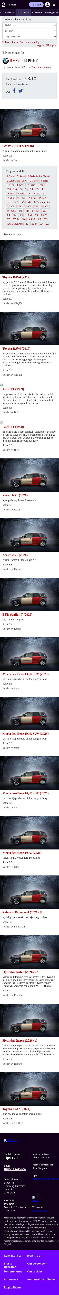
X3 (21, 215)
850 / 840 (12, 189)
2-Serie (21, 176)
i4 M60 (21, 193)
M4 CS (45, 206)
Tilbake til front (10, 42)
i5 (29, 193)
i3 (21, 189)
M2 (29, 202)
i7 (44, 193)
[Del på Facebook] (15, 91)
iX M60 (32, 197)
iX (23, 197)
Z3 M (34, 223)
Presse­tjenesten (10, 1265)
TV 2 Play (36, 4)
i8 (18, 197)
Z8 (47, 223)
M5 (21, 210)
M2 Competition (42, 202)
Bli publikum (12, 1287)
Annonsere (11, 1279)
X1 (8, 215)
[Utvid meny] (53, 4)
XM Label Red (15, 223)
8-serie (41, 185)
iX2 (16, 202)
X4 (36, 215)
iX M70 (43, 197)
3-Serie (34, 180)
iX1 (9, 202)
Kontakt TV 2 (12, 1255)
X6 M (32, 219)
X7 (39, 219)
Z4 (41, 223)
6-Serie (21, 185)
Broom (12, 4)
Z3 (27, 223)
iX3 (23, 202)
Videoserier (37, 12)
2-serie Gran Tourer (17, 180)
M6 (27, 210)
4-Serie (44, 180)
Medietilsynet (39, 1210)
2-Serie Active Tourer (39, 176)
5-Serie (10, 185)
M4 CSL (11, 210)
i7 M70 (10, 197)
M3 (19, 206)
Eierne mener (23, 12)
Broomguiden (51, 12)
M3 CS (27, 206)
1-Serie (10, 176)
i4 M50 (10, 193)
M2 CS (10, 206)
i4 (43, 189)
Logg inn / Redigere (46, 45)
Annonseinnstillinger (41, 1279)
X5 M (16, 219)
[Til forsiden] (3, 4)
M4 (36, 206)
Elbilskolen (9, 12)
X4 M (44, 215)
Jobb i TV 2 (33, 1255)
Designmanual (13, 1271)
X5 (8, 219)
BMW (15, 60)
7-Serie (31, 185)
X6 (24, 219)
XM (46, 219)
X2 (14, 215)
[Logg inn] (47, 4)
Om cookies (34, 1271)
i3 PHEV (34, 189)
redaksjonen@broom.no (45, 1178)
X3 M (29, 215)
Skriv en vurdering (29, 42)
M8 (44, 210)
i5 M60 (36, 193)
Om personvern (37, 1263)
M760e (35, 210)
